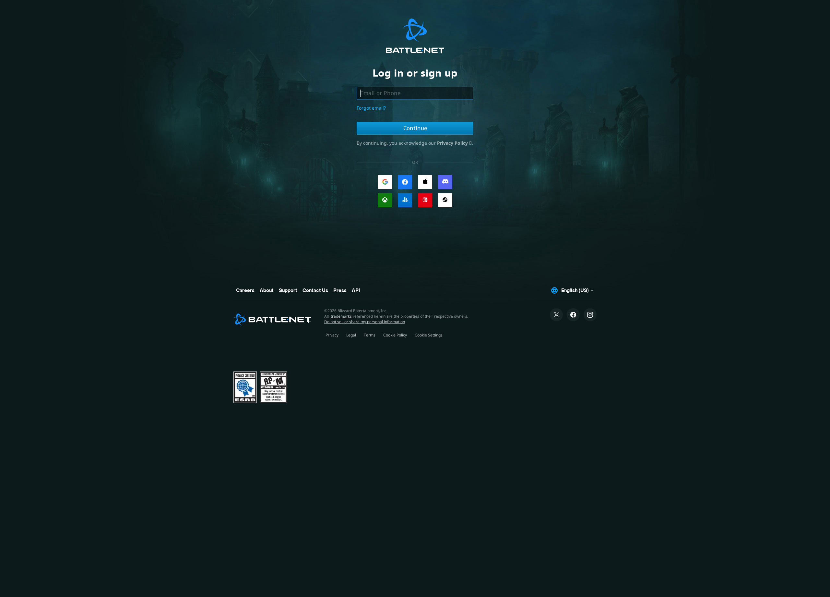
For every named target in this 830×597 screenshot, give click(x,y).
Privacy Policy (453, 143)
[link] (385, 182)
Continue (415, 128)
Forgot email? (371, 108)
